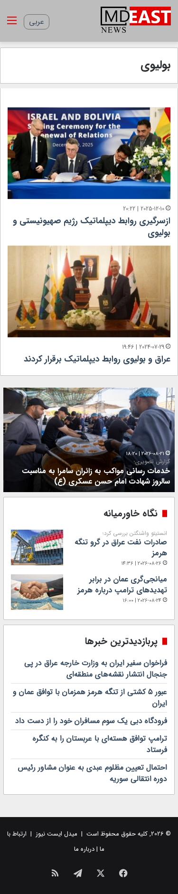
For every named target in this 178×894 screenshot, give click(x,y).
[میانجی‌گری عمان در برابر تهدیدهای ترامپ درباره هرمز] (37, 592)
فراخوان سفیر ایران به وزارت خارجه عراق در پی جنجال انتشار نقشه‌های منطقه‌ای (95, 668)
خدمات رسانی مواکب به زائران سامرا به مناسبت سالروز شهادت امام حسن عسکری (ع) (96, 472)
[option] (89, 440)
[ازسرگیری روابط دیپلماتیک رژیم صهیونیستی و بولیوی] (89, 153)
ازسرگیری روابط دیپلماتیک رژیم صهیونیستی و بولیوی (91, 226)
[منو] (12, 24)
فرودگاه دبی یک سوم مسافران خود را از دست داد (91, 721)
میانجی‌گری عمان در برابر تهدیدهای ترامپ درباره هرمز (122, 584)
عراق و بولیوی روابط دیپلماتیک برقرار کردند (97, 359)
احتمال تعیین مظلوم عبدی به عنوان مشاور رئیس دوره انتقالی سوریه (92, 773)
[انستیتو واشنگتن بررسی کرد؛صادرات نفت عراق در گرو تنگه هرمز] (37, 547)
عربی (36, 22)
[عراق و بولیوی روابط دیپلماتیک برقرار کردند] (89, 291)
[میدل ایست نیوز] (136, 21)
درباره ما (84, 849)
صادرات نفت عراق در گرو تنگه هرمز (121, 544)
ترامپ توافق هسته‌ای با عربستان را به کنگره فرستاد (100, 744)
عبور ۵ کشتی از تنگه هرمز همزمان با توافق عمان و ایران (90, 697)
